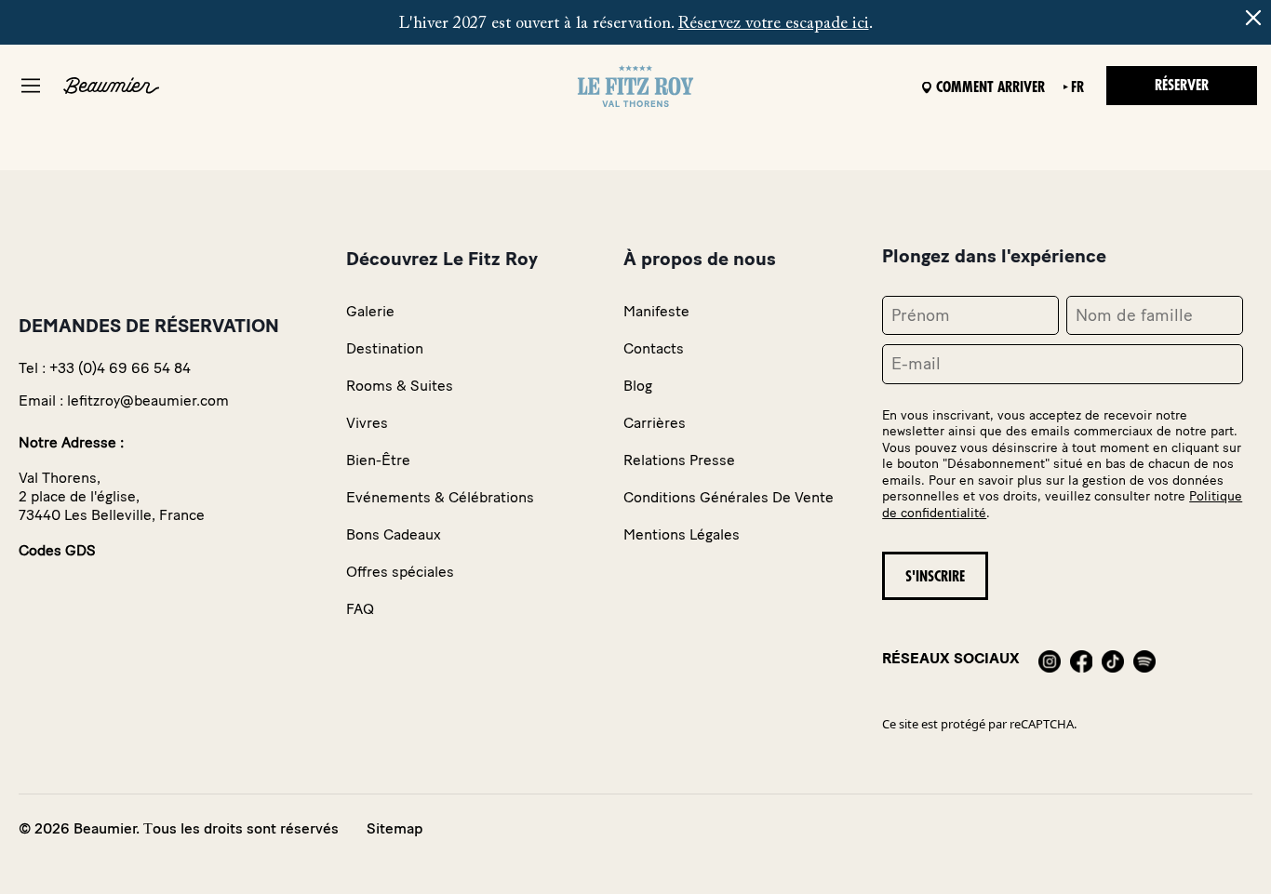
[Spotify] (1144, 658)
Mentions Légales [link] (681, 534)
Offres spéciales (400, 571)
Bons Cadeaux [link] (393, 534)
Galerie (370, 311)
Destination (384, 348)
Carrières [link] (654, 423)
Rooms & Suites (399, 385)
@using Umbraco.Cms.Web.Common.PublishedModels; (621, 418)
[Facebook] (1081, 658)
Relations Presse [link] (679, 460)
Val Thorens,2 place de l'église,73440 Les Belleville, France (112, 496)
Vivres (367, 423)
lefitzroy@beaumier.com (148, 400)
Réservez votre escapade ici (773, 24)
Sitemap (394, 828)
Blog (637, 385)
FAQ (360, 609)
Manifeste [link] (656, 311)
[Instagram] (1049, 658)
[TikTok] (1113, 658)
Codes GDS (57, 550)
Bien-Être (378, 460)
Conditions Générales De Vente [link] (728, 497)
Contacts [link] (653, 348)
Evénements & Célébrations (440, 497)
